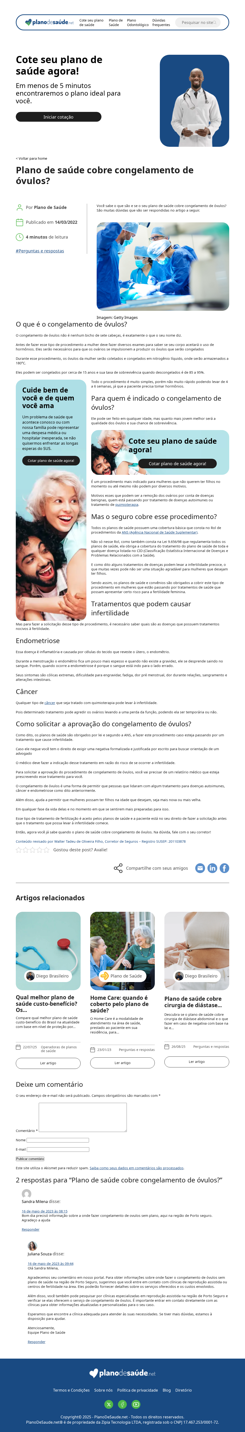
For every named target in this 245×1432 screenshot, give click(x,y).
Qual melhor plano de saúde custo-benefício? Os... (46, 1003)
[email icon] (200, 868)
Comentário (27, 1130)
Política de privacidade (137, 1390)
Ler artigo (48, 1063)
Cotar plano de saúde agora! (51, 460)
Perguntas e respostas (137, 1050)
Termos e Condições (71, 1390)
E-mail (21, 1149)
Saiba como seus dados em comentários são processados (137, 1168)
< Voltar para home (31, 158)
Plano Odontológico (138, 22)
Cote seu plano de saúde (91, 22)
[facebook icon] (224, 868)
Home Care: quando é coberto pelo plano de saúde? (119, 1004)
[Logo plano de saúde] (122, 1377)
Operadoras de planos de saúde (59, 1049)
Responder (30, 1229)
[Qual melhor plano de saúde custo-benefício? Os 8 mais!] (48, 946)
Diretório (183, 1390)
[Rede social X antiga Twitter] (108, 1404)
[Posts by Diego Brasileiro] (196, 1070)
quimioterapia (126, 504)
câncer (50, 702)
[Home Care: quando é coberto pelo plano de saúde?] (122, 946)
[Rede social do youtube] (136, 1404)
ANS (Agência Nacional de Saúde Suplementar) (159, 532)
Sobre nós (103, 1390)
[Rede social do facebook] (122, 1404)
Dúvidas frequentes (161, 22)
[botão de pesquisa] (214, 22)
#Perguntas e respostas (40, 251)
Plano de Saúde (116, 22)
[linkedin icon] (212, 868)
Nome (21, 1140)
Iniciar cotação (58, 117)
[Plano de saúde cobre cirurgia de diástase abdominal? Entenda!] (196, 946)
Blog (167, 1390)
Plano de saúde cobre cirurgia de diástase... (193, 1002)
